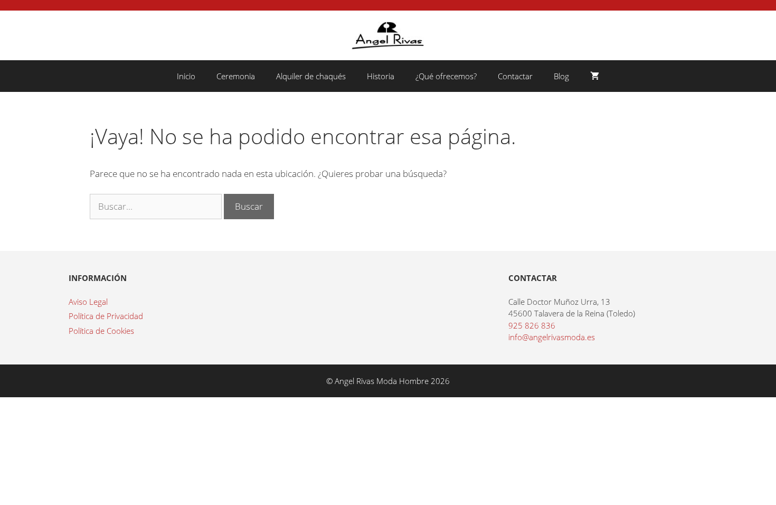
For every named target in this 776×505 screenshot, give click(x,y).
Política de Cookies (101, 330)
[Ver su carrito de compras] (595, 76)
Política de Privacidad (106, 316)
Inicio (186, 76)
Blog (561, 76)
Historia (380, 76)
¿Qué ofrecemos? (446, 76)
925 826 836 (531, 325)
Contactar (515, 76)
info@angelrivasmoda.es (551, 337)
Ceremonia (235, 76)
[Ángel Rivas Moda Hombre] (388, 35)
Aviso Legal (88, 301)
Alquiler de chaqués (311, 76)
